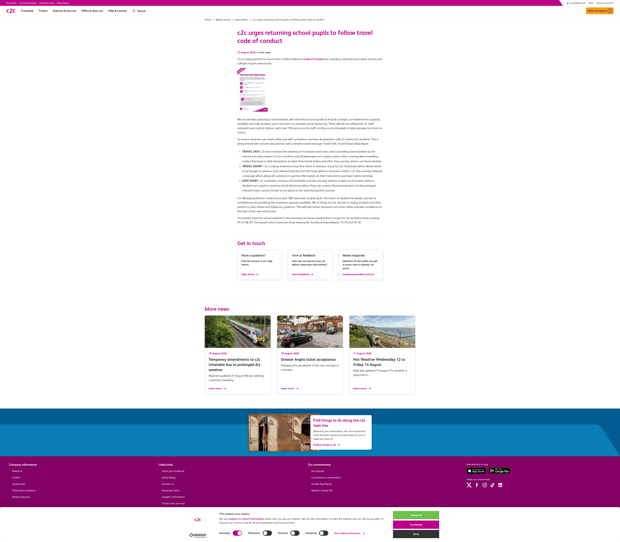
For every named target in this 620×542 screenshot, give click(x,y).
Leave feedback (300, 274)
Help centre (247, 274)
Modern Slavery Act (322, 490)
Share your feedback (173, 471)
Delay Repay (63, 3)
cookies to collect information (246, 518)
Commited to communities (326, 477)
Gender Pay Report (321, 484)
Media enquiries (21, 496)
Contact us (168, 484)
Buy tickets (11, 3)
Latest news (18, 484)
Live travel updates (28, 3)
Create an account (605, 3)
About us (17, 471)
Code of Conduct (314, 59)
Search (141, 11)
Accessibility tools (577, 3)
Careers (16, 477)
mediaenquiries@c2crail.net (358, 274)
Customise (416, 524)
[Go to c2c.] (208, 19)
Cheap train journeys (173, 503)
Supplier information (173, 496)
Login (590, 3)
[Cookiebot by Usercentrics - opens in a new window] (198, 535)
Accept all (416, 515)
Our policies (317, 471)
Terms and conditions (24, 490)
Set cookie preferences (347, 533)
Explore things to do (324, 444)
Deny (416, 534)
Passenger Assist (46, 3)
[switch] (267, 533)
